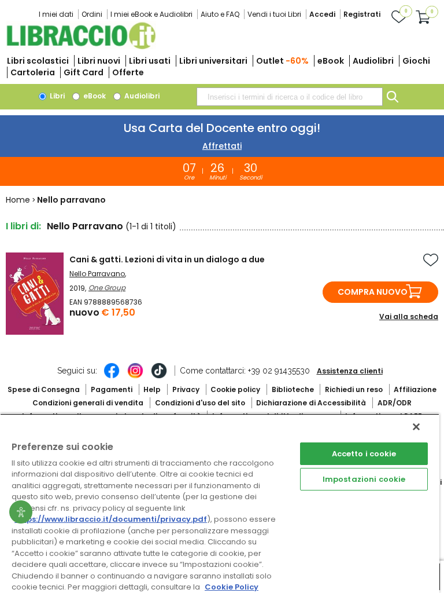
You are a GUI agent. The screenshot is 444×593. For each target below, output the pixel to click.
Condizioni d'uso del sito (200, 403)
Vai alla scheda (408, 316)
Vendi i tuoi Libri (274, 14)
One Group (106, 287)
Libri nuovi (98, 61)
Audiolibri (373, 61)
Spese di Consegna (44, 389)
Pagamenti (111, 389)
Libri (56, 96)
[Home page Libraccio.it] (81, 47)
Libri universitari (213, 61)
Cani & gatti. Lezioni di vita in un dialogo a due (167, 259)
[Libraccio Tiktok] (159, 376)
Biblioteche (293, 389)
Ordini (92, 14)
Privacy (185, 389)
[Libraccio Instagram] (135, 376)
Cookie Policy (231, 586)
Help (152, 389)
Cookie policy (235, 389)
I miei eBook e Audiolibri (151, 14)
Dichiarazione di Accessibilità (311, 403)
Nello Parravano (97, 274)
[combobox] (290, 96)
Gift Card (83, 72)
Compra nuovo (373, 292)
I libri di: (23, 226)
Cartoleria (32, 72)
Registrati (361, 14)
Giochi (416, 61)
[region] (219, 503)
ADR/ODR (395, 403)
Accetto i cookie (364, 453)
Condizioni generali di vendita (87, 403)
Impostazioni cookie (364, 479)
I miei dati (56, 14)
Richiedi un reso (354, 389)
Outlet (282, 61)
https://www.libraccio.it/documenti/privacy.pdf (110, 519)
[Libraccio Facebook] (111, 376)
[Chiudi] (416, 426)
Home (18, 200)
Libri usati (150, 61)
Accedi (322, 14)
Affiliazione (415, 389)
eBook (330, 61)
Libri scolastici (38, 61)
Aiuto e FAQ (220, 14)
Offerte (128, 72)
